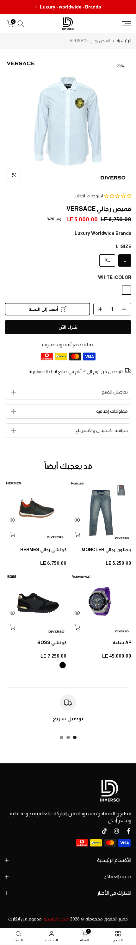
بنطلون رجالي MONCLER (106, 549)
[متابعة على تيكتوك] (104, 831)
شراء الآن (68, 327)
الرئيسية (124, 41)
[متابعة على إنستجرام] (116, 831)
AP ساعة (122, 642)
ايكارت (14, 918)
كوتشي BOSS (51, 642)
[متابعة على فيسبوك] (128, 831)
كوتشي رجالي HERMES (43, 549)
